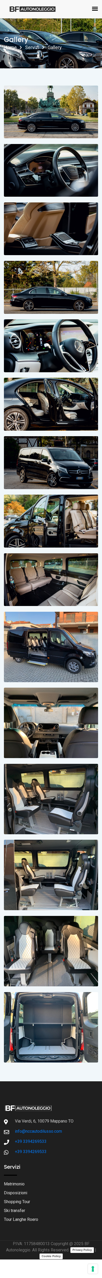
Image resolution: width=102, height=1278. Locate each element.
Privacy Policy (82, 1250)
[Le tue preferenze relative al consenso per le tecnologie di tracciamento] (93, 1269)
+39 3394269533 (31, 1141)
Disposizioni (15, 1192)
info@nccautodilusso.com (38, 1131)
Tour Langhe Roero (21, 1219)
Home (10, 47)
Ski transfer (14, 1210)
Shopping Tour (17, 1201)
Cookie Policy (51, 1256)
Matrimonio (14, 1183)
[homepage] (28, 1107)
